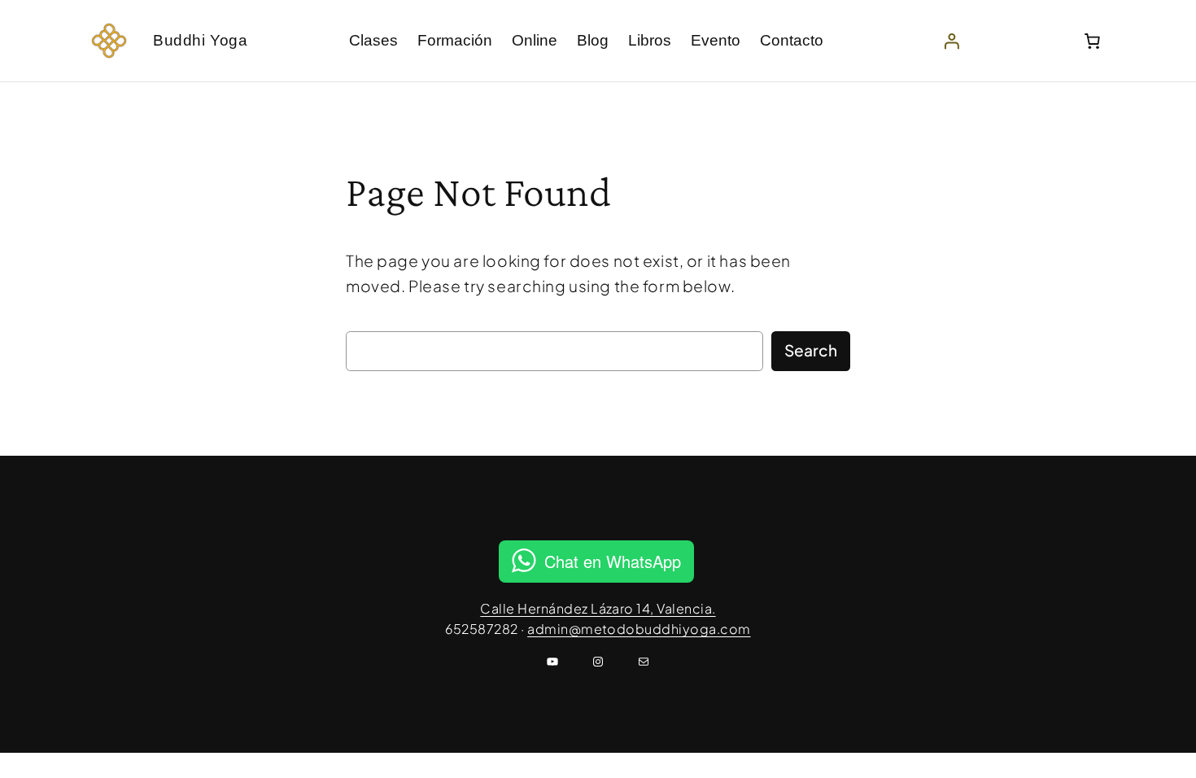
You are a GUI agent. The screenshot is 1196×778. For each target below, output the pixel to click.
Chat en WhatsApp (612, 561)
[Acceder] (951, 40)
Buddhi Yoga (200, 40)
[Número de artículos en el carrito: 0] (1091, 40)
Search (810, 350)
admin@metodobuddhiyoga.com (638, 628)
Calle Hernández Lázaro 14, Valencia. (597, 608)
